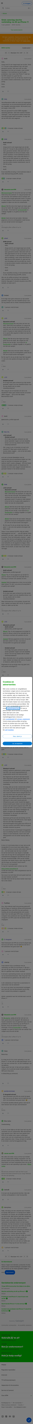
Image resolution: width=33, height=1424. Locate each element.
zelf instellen (9, 730)
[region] (16, 712)
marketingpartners (13, 708)
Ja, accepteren (17, 743)
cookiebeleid (10, 719)
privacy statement (23, 719)
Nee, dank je (17, 736)
